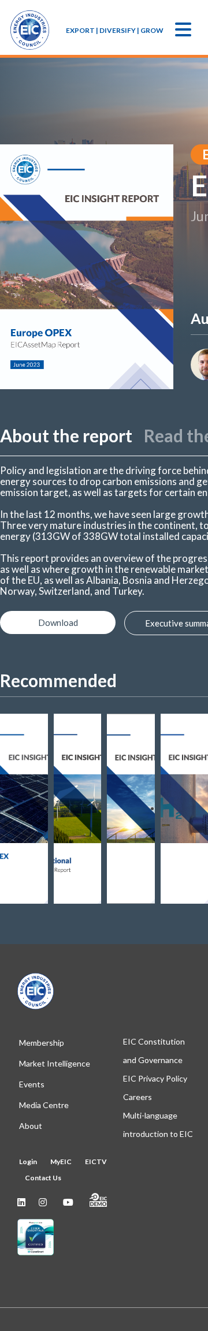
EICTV (96, 1161)
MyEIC (61, 1161)
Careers (137, 1097)
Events (31, 1084)
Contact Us (43, 1177)
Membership (41, 1042)
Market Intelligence (54, 1063)
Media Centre (44, 1105)
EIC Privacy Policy (155, 1078)
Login (28, 1161)
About (30, 1126)
